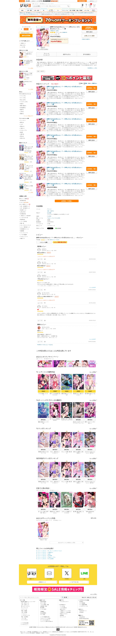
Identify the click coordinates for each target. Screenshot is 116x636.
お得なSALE (22, 211)
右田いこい (26, 169)
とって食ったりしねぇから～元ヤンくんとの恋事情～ (28, 167)
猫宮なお (22, 122)
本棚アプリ (22, 238)
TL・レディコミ (24, 607)
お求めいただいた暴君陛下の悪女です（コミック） (28, 148)
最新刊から (94, 83)
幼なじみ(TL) (23, 99)
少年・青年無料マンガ (25, 208)
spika (28, 77)
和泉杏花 (26, 179)
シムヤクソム (63, 420)
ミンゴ (71, 420)
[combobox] (55, 6)
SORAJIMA (29, 151)
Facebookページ (83, 610)
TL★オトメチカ (73, 12)
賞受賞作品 (22, 219)
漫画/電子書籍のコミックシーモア (28, 601)
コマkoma (26, 188)
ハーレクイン (24, 613)
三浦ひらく (22, 128)
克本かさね (22, 138)
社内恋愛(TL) (23, 107)
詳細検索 (22, 230)
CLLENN (67, 12)
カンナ (25, 77)
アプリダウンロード (64, 601)
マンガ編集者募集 (83, 604)
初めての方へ (23, 45)
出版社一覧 (89, 597)
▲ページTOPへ (93, 594)
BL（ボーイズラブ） (25, 606)
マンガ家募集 (82, 603)
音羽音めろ (55, 420)
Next (96, 364)
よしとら (87, 482)
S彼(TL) (21, 103)
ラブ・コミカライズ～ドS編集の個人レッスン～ (28, 54)
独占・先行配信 (24, 616)
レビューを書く (54, 34)
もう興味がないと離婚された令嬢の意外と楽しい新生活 (28, 176)
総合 (22, 10)
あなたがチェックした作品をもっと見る (66, 542)
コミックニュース (24, 232)
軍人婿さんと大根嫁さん (28, 186)
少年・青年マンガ (25, 603)
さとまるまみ (66, 512)
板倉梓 (21, 132)
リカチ (21, 124)
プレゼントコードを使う (45, 618)
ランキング (23, 202)
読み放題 (28, 1)
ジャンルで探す (36, 6)
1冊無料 (55, 391)
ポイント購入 (43, 603)
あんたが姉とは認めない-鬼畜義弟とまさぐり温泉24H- (28, 62)
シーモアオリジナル (25, 615)
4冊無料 (90, 391)
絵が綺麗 (49, 212)
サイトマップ (63, 616)
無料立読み (43, 419)
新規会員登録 (43, 601)
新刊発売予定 (23, 200)
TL (58, 10)
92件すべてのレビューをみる (45, 344)
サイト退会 (42, 614)
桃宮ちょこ (90, 423)
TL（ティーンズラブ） (46, 12)
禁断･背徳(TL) (23, 105)
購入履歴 (42, 607)
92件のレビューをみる (54, 239)
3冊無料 (43, 391)
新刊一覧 (94, 597)
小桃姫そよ (78, 482)
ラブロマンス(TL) (24, 101)
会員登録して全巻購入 (66, 201)
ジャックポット (75, 423)
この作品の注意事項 (43, 49)
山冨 (66, 394)
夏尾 (41, 512)
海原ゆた (78, 512)
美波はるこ (22, 126)
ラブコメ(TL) (23, 95)
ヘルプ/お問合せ (63, 607)
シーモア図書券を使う (45, 616)
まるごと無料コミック (24, 204)
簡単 (86, 83)
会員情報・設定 (43, 606)
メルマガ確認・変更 (44, 604)
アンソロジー (23, 120)
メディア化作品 (23, 221)
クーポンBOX (43, 609)
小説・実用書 (72, 10)
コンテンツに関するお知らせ (46, 621)
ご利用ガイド (23, 43)
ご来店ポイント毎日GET (25, 215)
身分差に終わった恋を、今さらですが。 (28, 157)
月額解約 (42, 611)
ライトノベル (65, 10)
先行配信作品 (23, 213)
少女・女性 (36, 10)
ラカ (43, 394)
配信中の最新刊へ (86, 39)
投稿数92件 (63, 32)
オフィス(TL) (23, 97)
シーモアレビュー (24, 624)
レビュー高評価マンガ (25, 227)
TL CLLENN (80, 12)
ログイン (92, 1)
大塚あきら (53, 30)
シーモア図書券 (23, 234)
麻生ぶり (44, 512)
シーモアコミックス (51, 10)
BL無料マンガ (23, 210)
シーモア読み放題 (24, 623)
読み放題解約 (43, 613)
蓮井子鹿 (91, 482)
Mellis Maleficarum (90, 511)
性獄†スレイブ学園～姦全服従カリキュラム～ (28, 75)
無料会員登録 (82, 1)
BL (43, 10)
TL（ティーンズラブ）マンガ (58, 12)
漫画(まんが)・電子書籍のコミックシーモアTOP (30, 12)
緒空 (25, 84)
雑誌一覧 (84, 597)
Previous (37, 363)
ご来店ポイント (42, 582)
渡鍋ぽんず (26, 159)
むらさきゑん (55, 394)
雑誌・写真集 (79, 10)
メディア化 (86, 10)
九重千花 (22, 134)
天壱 (25, 151)
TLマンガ (43, 26)
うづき (44, 482)
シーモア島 (39, 1)
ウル (41, 482)
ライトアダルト (93, 10)
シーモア (22, 1)
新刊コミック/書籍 (23, 198)
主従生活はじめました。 (28, 82)
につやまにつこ (55, 482)
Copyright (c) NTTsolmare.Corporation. (58, 634)
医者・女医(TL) (40, 71)
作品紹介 (81, 601)
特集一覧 (22, 223)
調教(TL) (22, 113)
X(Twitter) (81, 612)
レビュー (34, 1)
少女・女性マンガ (25, 604)
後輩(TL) (22, 109)
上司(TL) (22, 111)
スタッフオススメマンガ (25, 225)
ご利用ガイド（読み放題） (65, 612)
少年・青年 (29, 10)
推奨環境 (62, 615)
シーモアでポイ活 (24, 217)
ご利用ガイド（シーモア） (65, 610)
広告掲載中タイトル (24, 229)
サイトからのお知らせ (45, 619)
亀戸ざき (90, 512)
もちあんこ (78, 394)
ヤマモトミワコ (23, 130)
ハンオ (68, 420)
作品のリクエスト (64, 613)
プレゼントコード (24, 236)
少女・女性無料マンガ (25, 206)
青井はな (22, 136)
